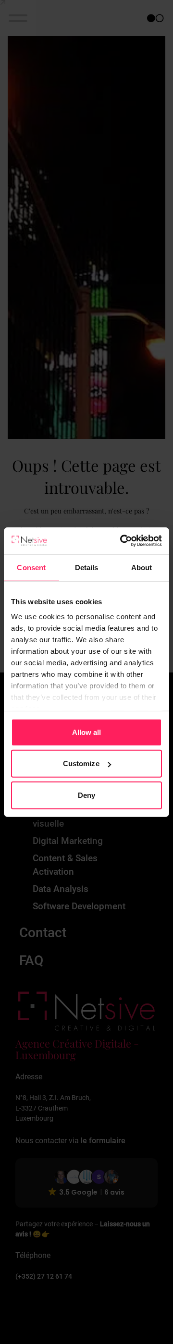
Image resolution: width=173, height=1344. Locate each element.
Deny (86, 795)
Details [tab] (87, 567)
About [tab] (141, 567)
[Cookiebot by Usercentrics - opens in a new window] (122, 541)
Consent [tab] (31, 567)
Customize (81, 763)
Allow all (86, 732)
